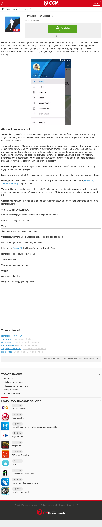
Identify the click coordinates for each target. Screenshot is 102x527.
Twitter (4, 183)
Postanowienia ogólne (30, 505)
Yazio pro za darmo (12, 390)
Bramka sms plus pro (12, 393)
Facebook (88, 180)
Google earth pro (9, 342)
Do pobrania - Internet (27, 345)
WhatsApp (13, 183)
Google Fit (17, 248)
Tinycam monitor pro (11, 348)
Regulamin (71, 505)
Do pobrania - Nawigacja (30, 342)
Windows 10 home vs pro (14, 382)
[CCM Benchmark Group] (51, 512)
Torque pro (6, 339)
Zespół (17, 505)
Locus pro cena (8, 345)
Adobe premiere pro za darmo (16, 386)
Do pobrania (12, 9)
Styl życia (25, 9)
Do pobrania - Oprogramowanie (28, 352)
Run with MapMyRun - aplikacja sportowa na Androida (34, 427)
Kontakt (62, 505)
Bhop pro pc (9, 378)
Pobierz (64, 29)
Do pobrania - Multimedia (34, 348)
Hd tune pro (6, 352)
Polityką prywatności (49, 505)
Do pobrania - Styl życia (24, 339)
